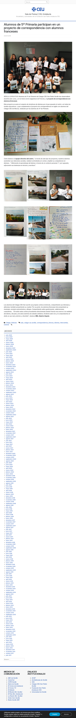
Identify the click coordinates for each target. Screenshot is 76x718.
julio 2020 (9, 462)
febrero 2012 (10, 646)
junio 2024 (9, 376)
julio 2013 (9, 616)
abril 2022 (9, 424)
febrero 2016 (10, 561)
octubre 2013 (10, 612)
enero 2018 (9, 518)
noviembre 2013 (10, 611)
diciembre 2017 (10, 520)
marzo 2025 (9, 359)
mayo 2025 (9, 355)
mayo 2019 (9, 488)
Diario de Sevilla (13, 684)
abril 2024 (9, 379)
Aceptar (54, 714)
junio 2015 (9, 575)
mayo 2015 (9, 577)
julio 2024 (9, 374)
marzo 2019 (9, 492)
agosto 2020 (10, 461)
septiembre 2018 (11, 503)
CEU (33, 682)
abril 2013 (9, 622)
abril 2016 (9, 557)
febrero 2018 (10, 516)
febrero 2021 (10, 450)
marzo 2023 (9, 403)
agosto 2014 (9, 594)
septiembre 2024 (11, 370)
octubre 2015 (10, 568)
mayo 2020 (9, 466)
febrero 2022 (10, 427)
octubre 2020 (10, 457)
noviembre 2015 (10, 566)
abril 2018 (9, 513)
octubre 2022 (10, 413)
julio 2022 (9, 418)
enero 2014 (9, 607)
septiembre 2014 (11, 592)
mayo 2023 (9, 400)
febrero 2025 (10, 361)
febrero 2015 (10, 583)
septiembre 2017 (11, 525)
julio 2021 (9, 440)
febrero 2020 (10, 472)
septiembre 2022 (11, 414)
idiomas (56, 323)
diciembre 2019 (10, 475)
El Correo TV (12, 688)
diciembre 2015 (10, 564)
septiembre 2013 (11, 614)
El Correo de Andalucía (15, 686)
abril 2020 (9, 468)
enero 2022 (9, 429)
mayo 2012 (9, 640)
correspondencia (42, 323)
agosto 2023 (10, 394)
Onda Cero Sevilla (14, 698)
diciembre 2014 (10, 586)
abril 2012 (9, 642)
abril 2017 (9, 535)
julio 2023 (9, 396)
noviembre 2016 (10, 544)
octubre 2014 (10, 590)
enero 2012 (9, 648)
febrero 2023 (10, 405)
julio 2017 (8, 529)
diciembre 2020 (10, 453)
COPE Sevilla (12, 682)
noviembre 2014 (10, 588)
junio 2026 (9, 337)
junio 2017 (9, 531)
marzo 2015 (9, 581)
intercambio (64, 323)
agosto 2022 (10, 416)
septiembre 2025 (11, 350)
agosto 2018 (9, 505)
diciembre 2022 (10, 409)
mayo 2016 (9, 555)
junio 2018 (9, 509)
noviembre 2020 (11, 455)
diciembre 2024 (10, 364)
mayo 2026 (9, 339)
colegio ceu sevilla (30, 323)
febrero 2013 (10, 625)
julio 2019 (9, 485)
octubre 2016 (10, 546)
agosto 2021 (9, 438)
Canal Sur (11, 680)
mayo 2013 (9, 620)
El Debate (11, 690)
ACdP (34, 678)
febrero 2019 (10, 494)
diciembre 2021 (10, 431)
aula (21, 323)
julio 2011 (8, 655)
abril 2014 (9, 601)
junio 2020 (9, 464)
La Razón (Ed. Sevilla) (15, 696)
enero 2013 (9, 627)
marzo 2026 (9, 342)
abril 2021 (9, 446)
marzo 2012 (9, 644)
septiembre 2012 (11, 635)
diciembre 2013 (10, 609)
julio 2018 (9, 507)
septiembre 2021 (11, 437)
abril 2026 (9, 340)
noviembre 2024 (11, 366)
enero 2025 (9, 363)
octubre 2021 (10, 435)
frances (51, 323)
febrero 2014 (10, 605)
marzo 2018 (9, 514)
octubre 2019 (10, 479)
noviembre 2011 (10, 651)
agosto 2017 (9, 527)
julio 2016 (9, 551)
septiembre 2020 (11, 459)
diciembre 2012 (10, 629)
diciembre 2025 (10, 348)
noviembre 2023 (11, 389)
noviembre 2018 (10, 500)
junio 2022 (9, 420)
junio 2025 (9, 353)
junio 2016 (9, 553)
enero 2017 (9, 540)
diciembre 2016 (10, 542)
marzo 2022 (9, 425)
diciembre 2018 (10, 498)
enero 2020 (9, 474)
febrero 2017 (9, 538)
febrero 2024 (10, 383)
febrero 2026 (10, 344)
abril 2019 (9, 490)
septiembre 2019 (11, 481)
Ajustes (66, 714)
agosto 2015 (9, 572)
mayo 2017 (9, 533)
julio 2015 (9, 574)
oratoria (6, 325)
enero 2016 (9, 562)
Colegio (8, 323)
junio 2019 (9, 487)
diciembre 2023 (10, 387)
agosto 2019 (9, 483)
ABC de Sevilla (13, 678)
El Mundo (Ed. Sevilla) (15, 692)
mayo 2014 (9, 599)
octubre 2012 (10, 633)
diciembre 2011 (10, 649)
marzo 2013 (9, 623)
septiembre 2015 (11, 570)
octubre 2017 (10, 524)
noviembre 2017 (10, 522)
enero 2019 (9, 496)
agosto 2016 (9, 550)
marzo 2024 (9, 381)
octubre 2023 (10, 390)
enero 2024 (9, 385)
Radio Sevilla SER (13, 700)
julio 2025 (9, 352)
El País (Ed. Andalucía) (15, 694)
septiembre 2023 (11, 392)
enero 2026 (9, 346)
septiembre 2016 (11, 548)
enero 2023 (9, 407)
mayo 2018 (9, 511)
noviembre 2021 (10, 433)
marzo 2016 (9, 559)
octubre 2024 (10, 368)
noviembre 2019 (10, 477)
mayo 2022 (9, 422)
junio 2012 (9, 638)
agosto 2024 (10, 372)
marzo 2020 (9, 470)
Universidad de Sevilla (39, 692)
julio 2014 (9, 596)
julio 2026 (9, 335)
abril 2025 (9, 357)
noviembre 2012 (10, 631)
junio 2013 (9, 618)
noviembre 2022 (11, 411)
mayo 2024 (9, 377)
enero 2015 (9, 585)
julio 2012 (9, 636)
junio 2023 (9, 398)
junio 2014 (9, 598)
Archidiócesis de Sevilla (39, 680)
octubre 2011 (9, 653)
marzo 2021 (9, 448)
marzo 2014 (9, 603)
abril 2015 (9, 579)
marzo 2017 (9, 537)
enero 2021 (9, 451)
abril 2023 (9, 401)
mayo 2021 (9, 444)
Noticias (14, 323)
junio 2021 (9, 442)
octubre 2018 (10, 501)
